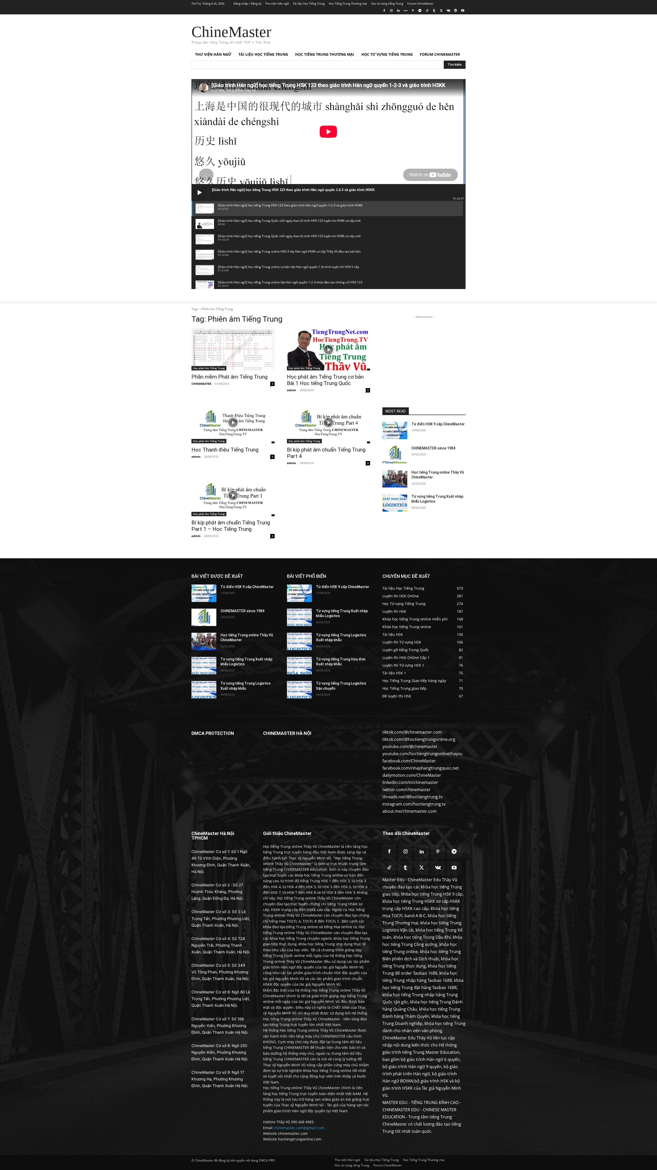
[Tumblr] (434, 11)
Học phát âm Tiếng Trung (209, 368)
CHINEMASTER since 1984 (433, 448)
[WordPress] (455, 11)
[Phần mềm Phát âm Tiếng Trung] (233, 349)
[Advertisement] (367, 33)
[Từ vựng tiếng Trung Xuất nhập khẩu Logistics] (394, 503)
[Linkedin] (398, 11)
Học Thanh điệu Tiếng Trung (224, 450)
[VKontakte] (448, 11)
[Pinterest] (413, 11)
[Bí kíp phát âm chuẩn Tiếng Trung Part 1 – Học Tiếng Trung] (233, 495)
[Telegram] (420, 11)
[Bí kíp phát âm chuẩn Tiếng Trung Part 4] (328, 422)
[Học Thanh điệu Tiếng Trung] (233, 422)
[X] (441, 11)
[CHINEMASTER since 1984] (394, 454)
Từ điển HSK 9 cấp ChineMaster (438, 424)
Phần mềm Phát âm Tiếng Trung (229, 377)
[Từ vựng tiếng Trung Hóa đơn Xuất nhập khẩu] (299, 665)
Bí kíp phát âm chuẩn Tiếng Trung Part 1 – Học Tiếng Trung (230, 526)
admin (291, 390)
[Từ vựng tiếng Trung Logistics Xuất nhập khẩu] (203, 689)
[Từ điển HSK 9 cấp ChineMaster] (394, 430)
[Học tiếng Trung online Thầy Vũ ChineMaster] (394, 478)
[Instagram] (391, 11)
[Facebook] (384, 11)
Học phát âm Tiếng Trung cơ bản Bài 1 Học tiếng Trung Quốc (325, 380)
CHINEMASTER (201, 384)
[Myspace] (406, 11)
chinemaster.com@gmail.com (299, 1127)
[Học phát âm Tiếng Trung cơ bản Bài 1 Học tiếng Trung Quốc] (328, 349)
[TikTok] (427, 11)
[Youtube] (463, 11)
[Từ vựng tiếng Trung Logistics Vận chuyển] (299, 689)
